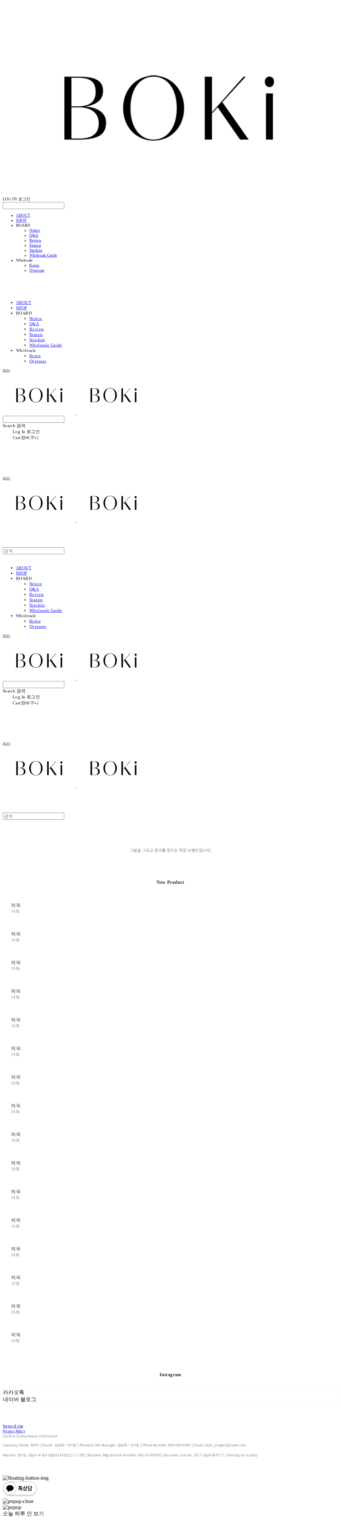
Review (35, 240)
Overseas (36, 270)
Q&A (33, 235)
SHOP (21, 220)
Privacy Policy (14, 1430)
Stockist (35, 250)
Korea (34, 265)
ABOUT (23, 215)
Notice (34, 230)
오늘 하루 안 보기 (23, 1513)
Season (35, 245)
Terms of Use (13, 1425)
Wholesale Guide (43, 255)
